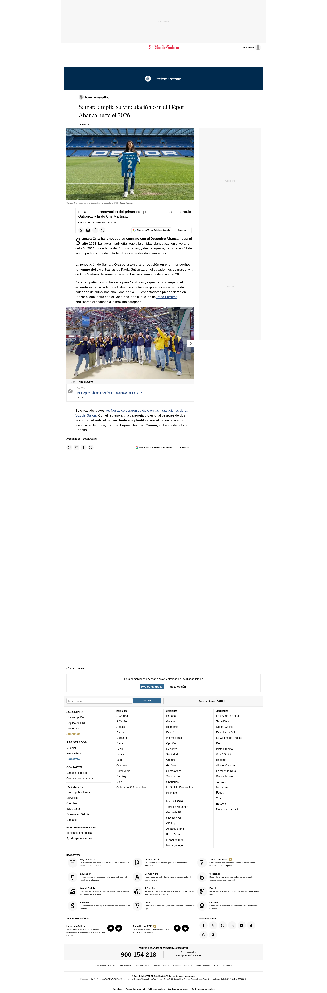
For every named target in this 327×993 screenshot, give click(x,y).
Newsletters (73, 753)
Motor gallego (174, 845)
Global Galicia (224, 726)
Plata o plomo (224, 748)
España (171, 732)
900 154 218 (138, 954)
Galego (221, 700)
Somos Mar (173, 776)
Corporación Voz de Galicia (105, 966)
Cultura (170, 759)
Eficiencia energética (79, 832)
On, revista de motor (228, 809)
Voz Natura (188, 966)
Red (218, 743)
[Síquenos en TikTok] (251, 925)
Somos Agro (173, 770)
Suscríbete (73, 733)
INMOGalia (73, 808)
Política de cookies (156, 989)
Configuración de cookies (203, 989)
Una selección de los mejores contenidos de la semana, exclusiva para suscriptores (232, 862)
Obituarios (172, 781)
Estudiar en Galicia (227, 732)
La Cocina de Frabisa (229, 737)
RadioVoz (156, 966)
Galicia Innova (224, 776)
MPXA (215, 966)
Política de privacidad (135, 989)
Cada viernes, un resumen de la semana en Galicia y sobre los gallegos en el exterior (104, 891)
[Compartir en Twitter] (102, 230)
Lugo (119, 759)
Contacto (71, 819)
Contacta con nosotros (80, 778)
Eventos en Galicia (77, 814)
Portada (171, 715)
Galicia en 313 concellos (131, 787)
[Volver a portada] (164, 47)
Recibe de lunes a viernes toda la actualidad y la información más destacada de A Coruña (169, 891)
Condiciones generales (178, 989)
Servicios (72, 797)
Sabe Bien (222, 721)
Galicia (170, 721)
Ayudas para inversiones (81, 838)
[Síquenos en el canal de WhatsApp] (203, 935)
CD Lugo (171, 823)
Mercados (222, 787)
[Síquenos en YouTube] (242, 925)
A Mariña (121, 721)
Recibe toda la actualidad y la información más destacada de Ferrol (234, 891)
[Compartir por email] (88, 230)
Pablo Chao (85, 124)
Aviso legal (117, 989)
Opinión (171, 743)
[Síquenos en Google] (213, 935)
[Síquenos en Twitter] (213, 925)
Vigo (119, 781)
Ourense (121, 765)
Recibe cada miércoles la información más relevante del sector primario (168, 877)
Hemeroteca (73, 728)
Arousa (120, 726)
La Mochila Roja (226, 770)
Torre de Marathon (177, 806)
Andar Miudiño (175, 828)
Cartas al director (76, 772)
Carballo (121, 737)
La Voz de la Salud (227, 715)
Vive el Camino (225, 765)
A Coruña (122, 715)
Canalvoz (177, 966)
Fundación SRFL (126, 966)
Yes (218, 797)
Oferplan (71, 803)
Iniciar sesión (177, 686)
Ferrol (120, 748)
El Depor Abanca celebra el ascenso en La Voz (109, 392)
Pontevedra (123, 770)
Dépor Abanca (90, 438)
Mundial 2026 (174, 801)
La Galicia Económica (179, 787)
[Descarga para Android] (118, 928)
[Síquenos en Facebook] (203, 925)
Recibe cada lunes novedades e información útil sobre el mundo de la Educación (103, 877)
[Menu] (68, 47)
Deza (119, 743)
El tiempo (172, 792)
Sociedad (172, 754)
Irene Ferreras (166, 297)
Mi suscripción (75, 717)
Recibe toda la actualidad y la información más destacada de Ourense (234, 905)
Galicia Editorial (227, 966)
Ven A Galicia (224, 754)
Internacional (174, 737)
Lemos (120, 754)
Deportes (171, 748)
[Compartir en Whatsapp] (81, 230)
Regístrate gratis (151, 686)
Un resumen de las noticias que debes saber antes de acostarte (167, 862)
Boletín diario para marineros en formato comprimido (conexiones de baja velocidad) (231, 877)
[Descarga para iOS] (110, 928)
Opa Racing (173, 817)
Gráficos (171, 765)
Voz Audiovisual (142, 966)
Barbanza (122, 732)
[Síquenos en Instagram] (223, 925)
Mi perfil (71, 747)
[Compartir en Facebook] (95, 230)
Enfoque (221, 759)
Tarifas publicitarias (78, 792)
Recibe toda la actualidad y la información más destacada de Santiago (105, 905)
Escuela (221, 803)
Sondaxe (166, 966)
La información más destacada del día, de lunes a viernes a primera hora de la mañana (104, 862)
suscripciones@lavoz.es (188, 955)
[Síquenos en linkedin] (232, 925)
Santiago (121, 776)
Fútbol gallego (175, 839)
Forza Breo (173, 834)
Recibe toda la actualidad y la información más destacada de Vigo (170, 905)
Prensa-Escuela (203, 966)
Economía (172, 726)
